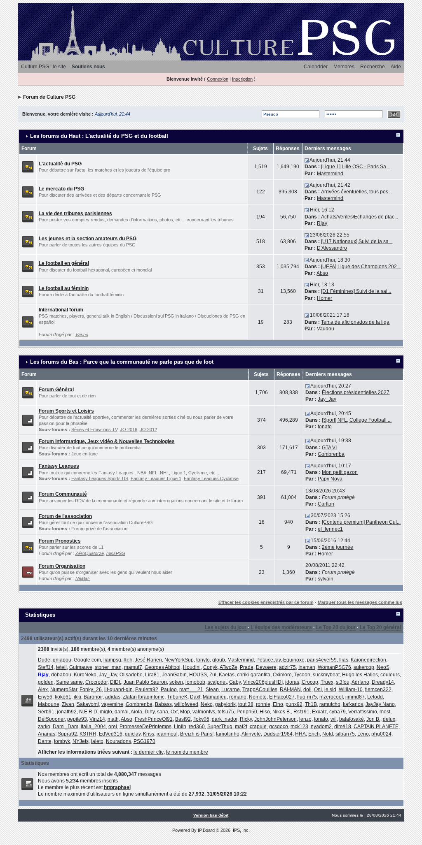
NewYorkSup (179, 660)
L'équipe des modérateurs (281, 627)
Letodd (375, 697)
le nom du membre (187, 752)
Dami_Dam (65, 726)
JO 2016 (128, 429)
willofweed (186, 704)
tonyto (203, 660)
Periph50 (247, 712)
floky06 (201, 719)
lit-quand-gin (118, 689)
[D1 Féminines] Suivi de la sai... (356, 291)
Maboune (48, 704)
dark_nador (224, 719)
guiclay (133, 734)
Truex (327, 682)
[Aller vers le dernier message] (307, 160)
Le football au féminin (64, 288)
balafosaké (351, 719)
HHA (300, 734)
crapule (258, 726)
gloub (218, 660)
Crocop (310, 682)
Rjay (322, 223)
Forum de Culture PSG (49, 97)
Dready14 (383, 682)
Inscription (242, 79)
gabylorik (225, 704)
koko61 (63, 697)
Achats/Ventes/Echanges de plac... (359, 217)
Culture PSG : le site (43, 67)
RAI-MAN (290, 689)
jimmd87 (355, 697)
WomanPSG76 (334, 667)
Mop (185, 712)
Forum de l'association (65, 516)
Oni (318, 689)
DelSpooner (51, 719)
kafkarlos (353, 704)
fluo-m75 (307, 697)
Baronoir (93, 697)
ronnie (263, 704)
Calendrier (316, 67)
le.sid (330, 689)
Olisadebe (131, 675)
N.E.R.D (88, 712)
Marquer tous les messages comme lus (360, 602)
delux (389, 719)
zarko (44, 726)
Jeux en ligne (84, 453)
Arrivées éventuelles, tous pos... (356, 192)
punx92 (294, 704)
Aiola (136, 712)
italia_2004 (93, 726)
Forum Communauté (63, 494)
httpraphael (117, 787)
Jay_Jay (327, 399)
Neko (207, 704)
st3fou (342, 682)
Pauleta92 (146, 689)
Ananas (46, 734)
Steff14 (46, 667)
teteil (61, 667)
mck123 (299, 726)
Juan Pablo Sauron (145, 682)
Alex (43, 689)
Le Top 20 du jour (336, 627)
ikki (77, 697)
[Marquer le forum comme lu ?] (27, 166)
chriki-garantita (253, 675)
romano (237, 697)
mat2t (241, 726)
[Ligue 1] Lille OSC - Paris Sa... (355, 166)
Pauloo (169, 689)
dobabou (61, 675)
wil (334, 719)
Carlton (326, 504)
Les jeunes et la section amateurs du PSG (87, 238)
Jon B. (373, 719)
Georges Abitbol (163, 667)
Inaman (306, 667)
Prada (246, 667)
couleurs (390, 675)
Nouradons (118, 741)
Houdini (192, 667)
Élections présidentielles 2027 (355, 392)
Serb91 (46, 712)
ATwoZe (228, 667)
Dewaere (266, 667)
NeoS (383, 667)
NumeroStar (63, 689)
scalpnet (217, 682)
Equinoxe (294, 660)
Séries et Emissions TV (94, 429)
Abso (322, 273)
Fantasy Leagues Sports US (99, 478)
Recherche (372, 67)
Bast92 (183, 719)
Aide (396, 67)
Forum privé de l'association (99, 528)
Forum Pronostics (60, 541)
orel (112, 726)
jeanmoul (167, 734)
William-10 (351, 689)
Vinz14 (97, 719)
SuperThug (219, 726)
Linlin (180, 726)
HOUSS (198, 675)
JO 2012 (148, 429)
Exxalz (319, 712)
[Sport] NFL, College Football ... (357, 420)
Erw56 (45, 697)
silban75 (345, 734)
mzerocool (331, 697)
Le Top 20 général (380, 627)
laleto (97, 741)
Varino (81, 334)
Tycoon (302, 675)
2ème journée (337, 547)
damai (122, 712)
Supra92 (67, 734)
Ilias (343, 660)
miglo (106, 712)
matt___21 (191, 689)
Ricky (246, 719)
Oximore (282, 675)
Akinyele (251, 734)
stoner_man (108, 667)
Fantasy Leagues (59, 466)
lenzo (305, 719)
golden (46, 682)
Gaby (235, 682)
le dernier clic (149, 752)
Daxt (195, 697)
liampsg (112, 660)
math (113, 719)
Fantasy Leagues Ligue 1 (156, 478)
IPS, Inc (241, 830)
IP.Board (206, 830)
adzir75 (287, 667)
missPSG (115, 553)
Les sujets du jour (225, 627)
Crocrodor (96, 682)
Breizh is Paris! (196, 734)
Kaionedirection (368, 660)
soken (176, 682)
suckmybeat (326, 675)
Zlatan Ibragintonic (143, 697)
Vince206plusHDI (263, 682)
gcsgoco (278, 726)
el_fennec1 (330, 529)
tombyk (62, 741)
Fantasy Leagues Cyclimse (211, 478)
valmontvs (203, 712)
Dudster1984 (278, 734)
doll (307, 689)
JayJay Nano (380, 704)
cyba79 (337, 712)
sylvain (325, 579)
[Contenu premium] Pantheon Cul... (361, 522)
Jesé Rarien (148, 660)
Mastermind (330, 173)
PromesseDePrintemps (145, 726)
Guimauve (80, 667)
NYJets (81, 741)
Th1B (311, 704)
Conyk (210, 667)
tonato (325, 426)
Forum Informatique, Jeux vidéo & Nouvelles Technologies (107, 441)
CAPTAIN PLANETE (376, 726)
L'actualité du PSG (60, 164)
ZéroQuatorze (89, 553)
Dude (44, 660)
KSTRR (88, 734)
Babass (163, 704)
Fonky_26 (91, 689)
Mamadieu (215, 697)
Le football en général (64, 263)
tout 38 (245, 704)
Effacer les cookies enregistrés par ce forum (266, 602)
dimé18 (342, 726)
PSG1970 (144, 741)
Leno (363, 734)
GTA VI (329, 447)
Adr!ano (360, 682)
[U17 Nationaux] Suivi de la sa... (356, 241)
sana (162, 712)
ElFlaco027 (282, 697)
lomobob (195, 682)
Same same (69, 682)
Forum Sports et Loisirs (66, 411)
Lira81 (152, 675)
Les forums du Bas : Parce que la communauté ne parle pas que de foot (121, 362)
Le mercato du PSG (61, 189)
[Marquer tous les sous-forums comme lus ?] (27, 419)
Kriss (148, 734)
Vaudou (325, 329)
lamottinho (227, 734)
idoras (292, 682)
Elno (278, 704)
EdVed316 (110, 734)
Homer (324, 298)
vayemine (112, 704)
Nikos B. (281, 712)
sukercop (364, 667)
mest (385, 712)
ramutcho (329, 704)
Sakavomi (88, 704)
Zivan (68, 704)
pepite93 (77, 719)
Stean (212, 689)
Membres (343, 67)
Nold (327, 734)
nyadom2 (321, 726)
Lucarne (230, 689)
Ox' (174, 712)
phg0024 (381, 734)
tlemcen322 (378, 689)
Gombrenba (331, 454)
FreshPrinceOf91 (154, 719)
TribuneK (177, 697)
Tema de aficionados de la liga (355, 322)
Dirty (150, 712)
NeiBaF (82, 578)
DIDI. (115, 682)
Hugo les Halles (360, 675)
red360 (197, 726)
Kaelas (226, 675)
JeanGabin (174, 675)
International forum (61, 310)
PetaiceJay (268, 660)
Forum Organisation (62, 566)
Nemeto (258, 697)
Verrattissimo (362, 712)
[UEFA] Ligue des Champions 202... (361, 266)
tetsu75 (226, 712)
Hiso (265, 712)
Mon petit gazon (340, 472)
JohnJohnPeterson (275, 719)
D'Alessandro (332, 248)
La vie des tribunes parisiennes (75, 213)
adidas (112, 697)
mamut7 (133, 667)
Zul (212, 675)
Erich (314, 734)
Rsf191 (301, 712)
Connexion (217, 79)
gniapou (62, 660)
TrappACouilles (259, 689)
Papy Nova (330, 479)
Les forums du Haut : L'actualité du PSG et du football (99, 136)
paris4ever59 (322, 660)
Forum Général (56, 389)
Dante (45, 741)
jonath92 (67, 712)
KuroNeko (85, 675)
